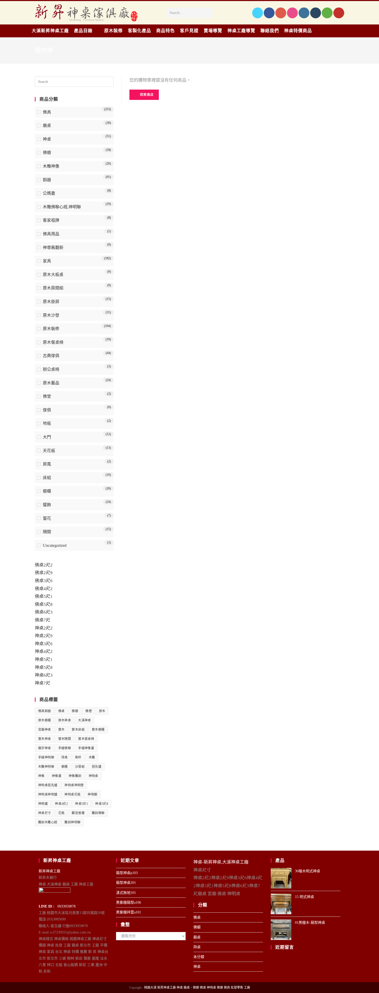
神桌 (47, 139)
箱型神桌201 (126, 883)
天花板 (49, 450)
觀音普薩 (78, 813)
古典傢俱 (51, 355)
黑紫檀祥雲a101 (128, 912)
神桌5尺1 (44, 659)
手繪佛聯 (64, 748)
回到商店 (146, 95)
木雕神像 (51, 166)
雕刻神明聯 (72, 822)
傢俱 (47, 410)
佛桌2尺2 (44, 565)
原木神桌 (64, 720)
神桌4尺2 (44, 651)
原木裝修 (51, 328)
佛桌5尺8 (44, 604)
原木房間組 (53, 288)
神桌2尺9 (44, 635)
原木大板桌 (53, 274)
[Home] (328, 50)
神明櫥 (92, 794)
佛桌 (61, 711)
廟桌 (47, 125)
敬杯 (78, 757)
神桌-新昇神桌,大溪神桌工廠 (221, 862)
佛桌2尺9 (44, 572)
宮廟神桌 (44, 729)
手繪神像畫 (86, 748)
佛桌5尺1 (44, 596)
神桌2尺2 (44, 628)
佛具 (47, 112)
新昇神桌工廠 (49, 871)
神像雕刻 (75, 776)
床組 (47, 478)
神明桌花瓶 (72, 794)
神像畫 (56, 776)
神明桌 (93, 776)
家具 (47, 261)
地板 (47, 423)
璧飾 (47, 505)
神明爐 (43, 804)
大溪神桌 (84, 720)
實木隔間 (64, 739)
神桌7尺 (42, 683)
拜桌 (64, 757)
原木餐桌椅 (53, 342)
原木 (102, 711)
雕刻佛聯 (98, 813)
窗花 (47, 518)
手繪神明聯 (46, 757)
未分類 (198, 957)
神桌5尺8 (44, 667)
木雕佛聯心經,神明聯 (62, 207)
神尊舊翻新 (53, 247)
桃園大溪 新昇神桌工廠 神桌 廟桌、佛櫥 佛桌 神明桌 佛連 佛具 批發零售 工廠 (197, 987)
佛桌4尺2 (44, 588)
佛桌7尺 (42, 620)
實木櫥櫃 (98, 729)
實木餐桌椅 (86, 739)
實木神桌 (44, 739)
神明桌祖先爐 (47, 785)
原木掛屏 (51, 301)
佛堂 (47, 396)
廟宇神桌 (44, 748)
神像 (41, 776)
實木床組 (78, 729)
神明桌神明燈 (74, 785)
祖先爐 (96, 767)
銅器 (47, 180)
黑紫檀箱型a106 (128, 902)
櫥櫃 (47, 491)
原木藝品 (51, 383)
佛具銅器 (44, 711)
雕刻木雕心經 (47, 822)
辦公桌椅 (51, 369)
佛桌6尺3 (44, 612)
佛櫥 (47, 152)
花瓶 (61, 813)
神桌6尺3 (44, 675)
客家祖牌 (51, 220)
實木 (61, 729)
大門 (47, 437)
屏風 (47, 464)
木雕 (92, 757)
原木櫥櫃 (44, 720)
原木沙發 (51, 315)
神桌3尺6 (44, 643)
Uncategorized (55, 545)
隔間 (47, 532)
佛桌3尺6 (44, 580)
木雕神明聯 (46, 767)
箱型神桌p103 (127, 873)
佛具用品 (51, 234)
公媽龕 (49, 193)
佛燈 (88, 711)
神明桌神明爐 (47, 794)
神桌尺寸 (44, 813)
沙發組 (80, 767)
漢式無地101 (126, 893)
